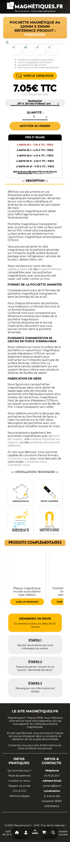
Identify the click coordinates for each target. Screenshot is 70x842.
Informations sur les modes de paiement (38, 67)
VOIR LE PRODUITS (27, 601)
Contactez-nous (19, 458)
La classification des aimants (32, 65)
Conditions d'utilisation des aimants (36, 60)
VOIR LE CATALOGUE (38, 75)
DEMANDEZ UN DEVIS (43, 173)
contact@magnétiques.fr (43, 11)
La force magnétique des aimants (35, 62)
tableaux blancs (18, 269)
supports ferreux (50, 269)
